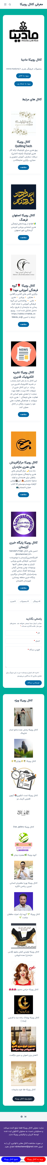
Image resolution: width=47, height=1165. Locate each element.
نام (38, 632)
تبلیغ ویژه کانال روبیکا (23, 1098)
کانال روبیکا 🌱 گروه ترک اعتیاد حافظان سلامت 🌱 (23, 916)
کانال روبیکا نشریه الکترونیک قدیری (23, 374)
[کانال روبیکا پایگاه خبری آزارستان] (23, 524)
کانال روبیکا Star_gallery (23, 826)
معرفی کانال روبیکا (31, 4)
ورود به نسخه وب (23, 83)
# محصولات (24, 601)
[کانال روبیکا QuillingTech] (23, 123)
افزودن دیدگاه (34, 649)
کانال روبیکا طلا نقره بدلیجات (23, 1089)
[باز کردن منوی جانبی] (5, 4)
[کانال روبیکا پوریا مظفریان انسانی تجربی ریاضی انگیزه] (23, 870)
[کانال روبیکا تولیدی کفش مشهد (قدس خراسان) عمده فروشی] (23, 935)
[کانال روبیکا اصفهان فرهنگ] (23, 197)
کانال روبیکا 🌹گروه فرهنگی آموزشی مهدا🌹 (23, 288)
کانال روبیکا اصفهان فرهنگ (23, 217)
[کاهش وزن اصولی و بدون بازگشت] (23, 1039)
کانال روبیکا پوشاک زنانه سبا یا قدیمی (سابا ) (23, 1019)
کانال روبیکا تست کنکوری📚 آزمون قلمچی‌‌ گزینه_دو (23, 797)
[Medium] (25, 1117)
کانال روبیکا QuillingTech (23, 144)
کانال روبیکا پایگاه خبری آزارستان (23, 545)
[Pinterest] (22, 1117)
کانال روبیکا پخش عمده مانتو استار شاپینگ (23, 731)
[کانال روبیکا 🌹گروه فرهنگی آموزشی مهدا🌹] (23, 267)
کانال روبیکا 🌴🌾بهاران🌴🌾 (23, 761)
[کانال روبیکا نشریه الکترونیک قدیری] (23, 354)
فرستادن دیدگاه (33, 682)
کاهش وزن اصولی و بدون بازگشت (23, 1055)
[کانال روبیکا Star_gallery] (23, 814)
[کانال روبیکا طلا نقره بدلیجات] (23, 1073)
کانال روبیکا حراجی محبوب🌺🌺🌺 (23, 989)
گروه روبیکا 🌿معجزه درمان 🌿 (23, 855)
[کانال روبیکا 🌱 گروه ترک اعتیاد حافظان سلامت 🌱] (23, 901)
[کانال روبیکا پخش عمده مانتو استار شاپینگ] (23, 717)
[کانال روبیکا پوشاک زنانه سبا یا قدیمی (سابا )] (23, 1004)
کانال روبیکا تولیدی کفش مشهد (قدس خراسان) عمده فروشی (23, 953)
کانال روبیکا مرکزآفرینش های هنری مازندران (24, 464)
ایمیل (37, 640)
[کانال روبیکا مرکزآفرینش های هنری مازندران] (23, 444)
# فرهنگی (36, 601)
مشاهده (22, 168)
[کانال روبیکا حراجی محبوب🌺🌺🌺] (23, 973)
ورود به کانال (23, 75)
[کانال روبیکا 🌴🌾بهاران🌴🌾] (23, 748)
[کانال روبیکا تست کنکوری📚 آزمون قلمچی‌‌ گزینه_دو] (23, 779)
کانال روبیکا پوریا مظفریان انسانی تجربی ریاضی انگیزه (23, 885)
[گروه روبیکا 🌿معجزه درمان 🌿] (23, 842)
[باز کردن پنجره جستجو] (10, 4)
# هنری (13, 601)
